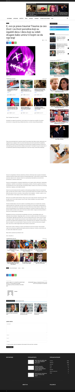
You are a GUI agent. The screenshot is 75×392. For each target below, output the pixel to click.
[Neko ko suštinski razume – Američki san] (40, 307)
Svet (52, 18)
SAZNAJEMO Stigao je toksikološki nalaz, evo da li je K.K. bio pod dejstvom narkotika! (37, 283)
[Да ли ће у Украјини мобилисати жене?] (53, 39)
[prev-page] (7, 316)
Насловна (9, 18)
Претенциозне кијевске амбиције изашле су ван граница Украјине (62, 45)
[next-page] (9, 316)
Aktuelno (15, 18)
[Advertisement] (26, 132)
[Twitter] (10, 43)
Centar (8, 40)
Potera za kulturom (45, 18)
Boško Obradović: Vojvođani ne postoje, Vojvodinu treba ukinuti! (41, 374)
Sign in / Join (8, 0)
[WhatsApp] (15, 43)
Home (7, 21)
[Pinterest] (13, 43)
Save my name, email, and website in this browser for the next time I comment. (22, 344)
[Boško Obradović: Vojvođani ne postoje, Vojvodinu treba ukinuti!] (31, 375)
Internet (37, 18)
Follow (66, 29)
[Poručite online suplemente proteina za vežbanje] (59, 153)
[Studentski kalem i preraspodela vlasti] (12, 307)
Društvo (21, 18)
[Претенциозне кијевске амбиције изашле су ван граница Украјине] (53, 46)
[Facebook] (7, 43)
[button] (67, 18)
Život (26, 18)
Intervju (31, 18)
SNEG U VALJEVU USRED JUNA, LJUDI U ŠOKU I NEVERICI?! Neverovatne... (41, 361)
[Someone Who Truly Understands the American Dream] (26, 307)
